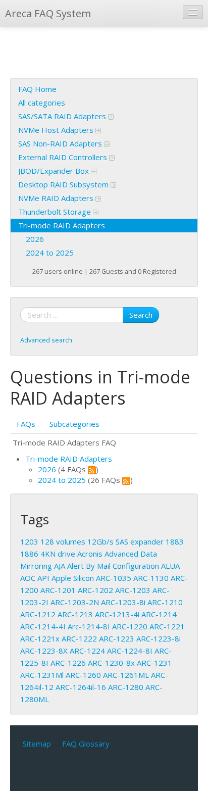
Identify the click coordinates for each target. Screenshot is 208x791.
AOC (27, 578)
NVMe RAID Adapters (56, 198)
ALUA (170, 566)
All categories (41, 102)
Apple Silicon (72, 578)
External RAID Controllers (63, 157)
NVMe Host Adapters (56, 130)
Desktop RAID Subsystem (64, 184)
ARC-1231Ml (42, 675)
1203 (29, 541)
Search (140, 315)
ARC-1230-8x (111, 663)
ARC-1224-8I (129, 651)
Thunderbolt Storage (55, 212)
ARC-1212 (38, 614)
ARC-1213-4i (117, 614)
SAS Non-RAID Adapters (61, 143)
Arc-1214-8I (89, 626)
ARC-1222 (79, 638)
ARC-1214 (159, 614)
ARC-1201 (58, 590)
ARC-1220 (129, 626)
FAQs (26, 424)
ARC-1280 (125, 687)
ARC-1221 (167, 626)
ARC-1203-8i (123, 602)
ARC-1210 (165, 602)
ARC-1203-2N (74, 602)
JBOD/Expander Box (54, 171)
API (43, 578)
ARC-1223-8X (44, 651)
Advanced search (46, 339)
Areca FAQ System (48, 13)
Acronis (89, 554)
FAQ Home (37, 89)
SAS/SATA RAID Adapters (63, 116)
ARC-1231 (154, 663)
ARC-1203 (132, 590)
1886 (29, 554)
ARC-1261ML (126, 675)
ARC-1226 (68, 663)
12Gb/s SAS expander (125, 541)
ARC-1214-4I (43, 626)
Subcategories (74, 424)
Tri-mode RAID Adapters (61, 225)
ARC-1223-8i (158, 638)
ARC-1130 (151, 578)
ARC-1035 (113, 578)
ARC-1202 (95, 590)
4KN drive (57, 554)
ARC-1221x (40, 638)
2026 (35, 239)
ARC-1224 (87, 651)
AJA (59, 566)
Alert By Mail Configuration (113, 566)
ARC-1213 (75, 614)
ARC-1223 (116, 638)
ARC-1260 (83, 675)
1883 (175, 541)
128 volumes (62, 541)
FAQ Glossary (86, 743)
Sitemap (37, 743)
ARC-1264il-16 (81, 687)
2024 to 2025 (50, 253)
